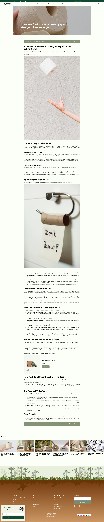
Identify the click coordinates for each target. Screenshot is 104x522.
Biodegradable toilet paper (51, 351)
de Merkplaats (53, 516)
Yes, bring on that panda (13, 517)
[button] (98, 4)
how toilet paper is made (38, 298)
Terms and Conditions (59, 506)
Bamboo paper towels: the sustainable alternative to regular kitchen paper (24, 454)
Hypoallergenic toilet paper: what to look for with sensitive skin (8, 454)
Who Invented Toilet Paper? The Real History (95, 454)
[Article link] (8, 449)
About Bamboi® (57, 497)
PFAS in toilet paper (65, 349)
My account (36, 504)
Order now (46, 366)
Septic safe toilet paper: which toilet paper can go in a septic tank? (43, 454)
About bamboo (57, 500)
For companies (36, 500)
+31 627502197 (23, 497)
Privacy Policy (57, 504)
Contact (35, 506)
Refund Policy (57, 508)
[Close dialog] (24, 506)
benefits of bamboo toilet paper (69, 397)
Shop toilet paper (37, 497)
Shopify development (51, 514)
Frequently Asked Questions (39, 502)
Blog (55, 502)
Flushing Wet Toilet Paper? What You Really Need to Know (78, 454)
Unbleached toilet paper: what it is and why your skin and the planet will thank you (60, 454)
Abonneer (82, 502)
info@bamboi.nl (18, 499)
